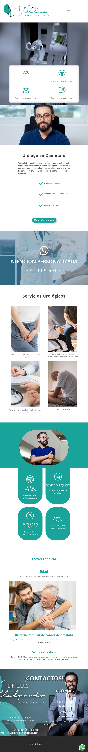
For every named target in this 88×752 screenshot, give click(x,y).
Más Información (44, 220)
